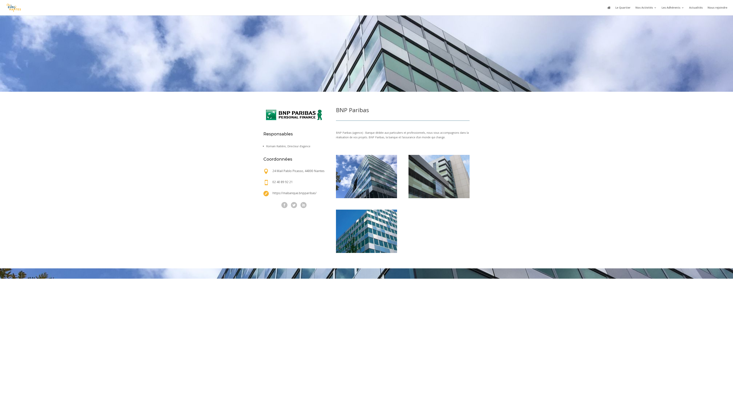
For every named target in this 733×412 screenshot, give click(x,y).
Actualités (696, 7)
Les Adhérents (671, 7)
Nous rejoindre (717, 7)
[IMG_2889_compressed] (366, 197)
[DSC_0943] (366, 252)
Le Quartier (622, 7)
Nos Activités (644, 7)
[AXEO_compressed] (439, 197)
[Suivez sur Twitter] (294, 205)
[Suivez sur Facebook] (284, 205)
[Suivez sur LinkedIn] (303, 205)
